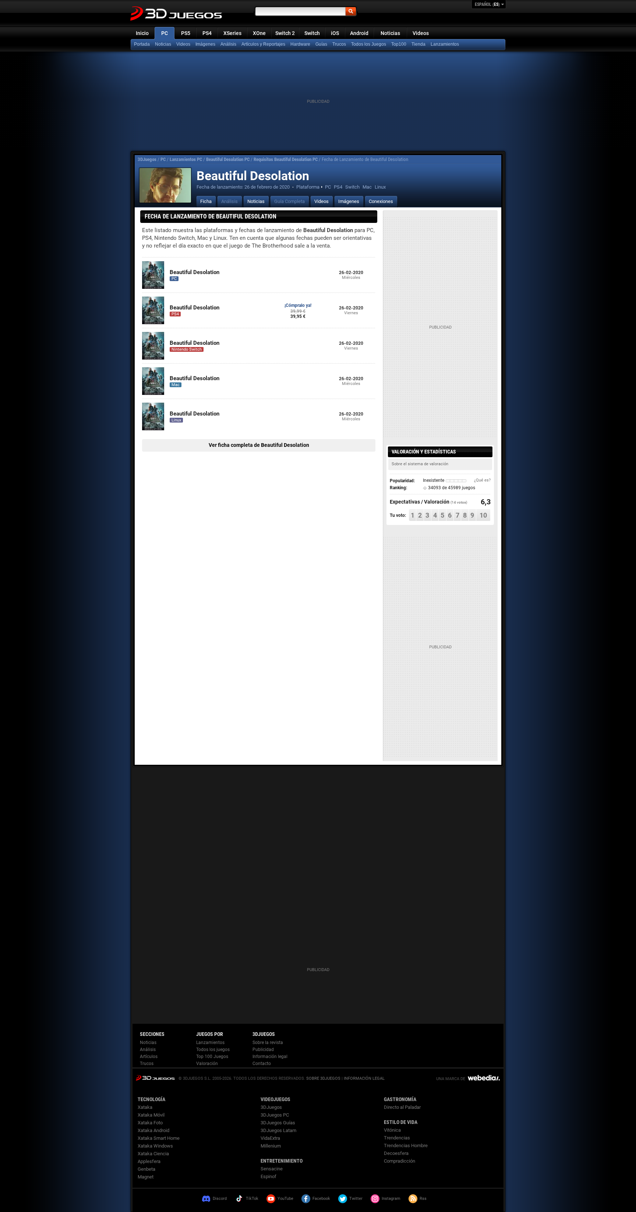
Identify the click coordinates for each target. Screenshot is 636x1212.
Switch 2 (285, 33)
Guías (321, 44)
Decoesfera (396, 1153)
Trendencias (397, 1138)
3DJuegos (147, 159)
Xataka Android (153, 1130)
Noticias (390, 33)
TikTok (252, 1198)
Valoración (207, 1063)
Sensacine (272, 1168)
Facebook (321, 1198)
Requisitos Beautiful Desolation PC (286, 159)
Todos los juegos (213, 1049)
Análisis (228, 44)
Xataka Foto (150, 1122)
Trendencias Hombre (406, 1145)
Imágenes (205, 44)
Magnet (145, 1177)
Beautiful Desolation (194, 272)
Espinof (268, 1176)
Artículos (149, 1056)
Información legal (269, 1056)
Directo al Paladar (402, 1107)
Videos (421, 33)
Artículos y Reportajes (263, 44)
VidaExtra (270, 1138)
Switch (312, 33)
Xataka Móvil (151, 1115)
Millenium (271, 1146)
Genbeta (146, 1169)
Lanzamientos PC (186, 159)
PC (164, 33)
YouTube (285, 1198)
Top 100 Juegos (212, 1056)
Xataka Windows (155, 1146)
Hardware (300, 44)
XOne (259, 33)
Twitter (356, 1198)
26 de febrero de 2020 (267, 187)
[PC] (419, 44)
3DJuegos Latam (278, 1130)
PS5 (185, 33)
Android (359, 33)
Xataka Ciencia (153, 1153)
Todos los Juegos (368, 44)
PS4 (207, 33)
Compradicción (399, 1161)
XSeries (232, 33)
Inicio (142, 33)
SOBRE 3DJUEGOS (323, 1078)
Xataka (145, 1107)
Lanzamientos (445, 44)
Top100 (398, 44)
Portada (142, 44)
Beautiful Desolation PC (228, 159)
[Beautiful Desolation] (165, 185)
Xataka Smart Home (159, 1138)
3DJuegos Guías (278, 1122)
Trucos (339, 44)
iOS (335, 33)
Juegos (155, 1077)
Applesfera (149, 1161)
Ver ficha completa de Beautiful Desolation (259, 445)
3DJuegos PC (275, 1115)
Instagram (391, 1198)
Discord (220, 1198)
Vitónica (392, 1130)
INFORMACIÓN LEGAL (364, 1078)
